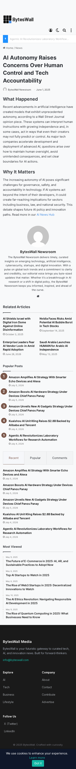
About (45, 679)
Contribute (48, 694)
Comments (59, 458)
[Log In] (51, 30)
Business (8, 694)
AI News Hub (45, 214)
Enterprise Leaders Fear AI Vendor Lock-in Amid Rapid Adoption (18, 345)
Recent (14, 458)
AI (4, 679)
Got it (38, 763)
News (18, 47)
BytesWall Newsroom (19, 89)
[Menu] (71, 30)
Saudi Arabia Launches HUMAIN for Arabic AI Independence (55, 345)
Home (9, 47)
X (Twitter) (11, 723)
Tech (6, 687)
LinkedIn (9, 731)
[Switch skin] (57, 30)
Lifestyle (8, 702)
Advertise (48, 702)
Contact (47, 687)
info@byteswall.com (16, 660)
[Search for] (64, 30)
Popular (35, 458)
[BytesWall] (18, 19)
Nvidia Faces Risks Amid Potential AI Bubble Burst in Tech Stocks (56, 322)
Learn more (37, 757)
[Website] (38, 296)
